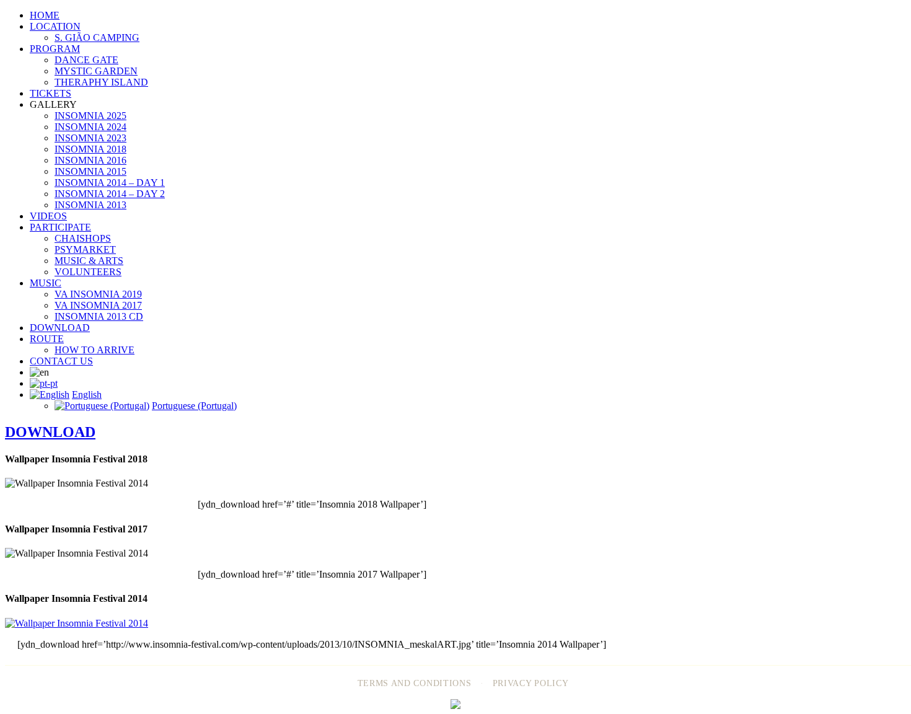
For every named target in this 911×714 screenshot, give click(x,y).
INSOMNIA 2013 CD (99, 316)
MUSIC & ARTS (89, 260)
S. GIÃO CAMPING (97, 37)
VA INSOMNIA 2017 (98, 305)
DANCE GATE (86, 60)
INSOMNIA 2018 (90, 149)
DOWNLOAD (60, 327)
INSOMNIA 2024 (90, 126)
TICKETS (50, 93)
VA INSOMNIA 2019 (98, 294)
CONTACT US (61, 361)
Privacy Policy (531, 683)
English (87, 394)
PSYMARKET (85, 249)
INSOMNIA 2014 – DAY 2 (110, 193)
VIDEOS (48, 216)
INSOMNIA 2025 (90, 115)
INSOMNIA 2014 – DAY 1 (110, 182)
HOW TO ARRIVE (94, 350)
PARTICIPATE (60, 227)
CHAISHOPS (83, 238)
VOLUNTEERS (88, 272)
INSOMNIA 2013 (90, 205)
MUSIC (45, 283)
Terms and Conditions (415, 683)
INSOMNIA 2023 (90, 138)
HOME (44, 15)
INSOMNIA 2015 (90, 171)
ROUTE (47, 338)
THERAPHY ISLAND (101, 82)
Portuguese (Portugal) (194, 405)
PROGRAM (55, 48)
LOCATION (55, 26)
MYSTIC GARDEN (96, 71)
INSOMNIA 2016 (90, 160)
